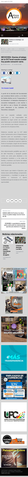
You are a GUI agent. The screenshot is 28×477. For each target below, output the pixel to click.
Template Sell (5, 473)
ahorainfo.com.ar (6, 64)
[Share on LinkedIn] (17, 73)
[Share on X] (11, 73)
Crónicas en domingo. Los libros (19, 247)
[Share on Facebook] (4, 73)
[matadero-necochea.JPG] (6, 80)
